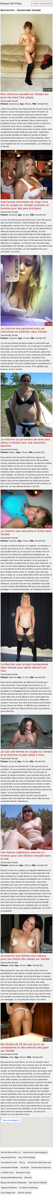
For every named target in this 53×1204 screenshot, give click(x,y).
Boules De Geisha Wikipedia (13, 1182)
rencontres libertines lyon (39, 1162)
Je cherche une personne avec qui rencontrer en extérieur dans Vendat (24, 330)
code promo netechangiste (35, 1152)
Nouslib (28, 1177)
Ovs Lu (22, 1162)
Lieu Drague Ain (8, 1192)
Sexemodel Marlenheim (11, 1177)
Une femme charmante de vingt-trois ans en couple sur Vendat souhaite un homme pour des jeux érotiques (25, 205)
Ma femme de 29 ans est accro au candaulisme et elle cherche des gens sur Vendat (25, 1047)
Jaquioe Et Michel (9, 1187)
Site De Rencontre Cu (11, 1152)
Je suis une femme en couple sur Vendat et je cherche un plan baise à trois (26, 753)
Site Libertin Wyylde (38, 1182)
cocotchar (24, 1167)
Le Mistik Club (7, 1172)
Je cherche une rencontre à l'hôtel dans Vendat (26, 532)
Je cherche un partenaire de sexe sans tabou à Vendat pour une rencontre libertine (25, 442)
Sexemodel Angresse (41, 1167)
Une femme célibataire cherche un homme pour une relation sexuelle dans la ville (26, 855)
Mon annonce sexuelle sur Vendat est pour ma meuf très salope (24, 96)
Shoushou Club (23, 1172)
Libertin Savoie (24, 1192)
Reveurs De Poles (10, 3)
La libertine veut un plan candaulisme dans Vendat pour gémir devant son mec (24, 667)
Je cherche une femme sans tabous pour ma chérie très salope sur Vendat (25, 957)
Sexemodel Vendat (9, 1167)
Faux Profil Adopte (26, 1157)
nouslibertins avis (9, 1162)
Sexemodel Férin (8, 1157)
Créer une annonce (42, 3)
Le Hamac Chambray (28, 1187)
